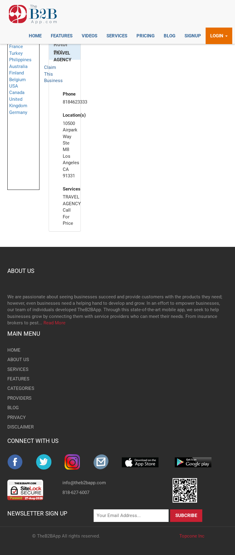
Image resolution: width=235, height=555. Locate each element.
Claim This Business (53, 74)
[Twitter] (50, 462)
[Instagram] (79, 462)
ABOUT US (20, 270)
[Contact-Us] (107, 462)
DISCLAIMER (20, 427)
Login (217, 36)
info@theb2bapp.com (84, 482)
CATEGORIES (20, 388)
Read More (54, 323)
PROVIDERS (19, 398)
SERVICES (17, 369)
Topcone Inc (191, 536)
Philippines (20, 59)
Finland (16, 73)
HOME (14, 350)
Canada (16, 92)
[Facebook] (21, 462)
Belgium (17, 79)
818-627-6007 (75, 492)
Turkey (16, 53)
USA (13, 86)
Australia (18, 66)
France (16, 46)
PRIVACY (16, 417)
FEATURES (18, 379)
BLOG (13, 407)
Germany (18, 112)
